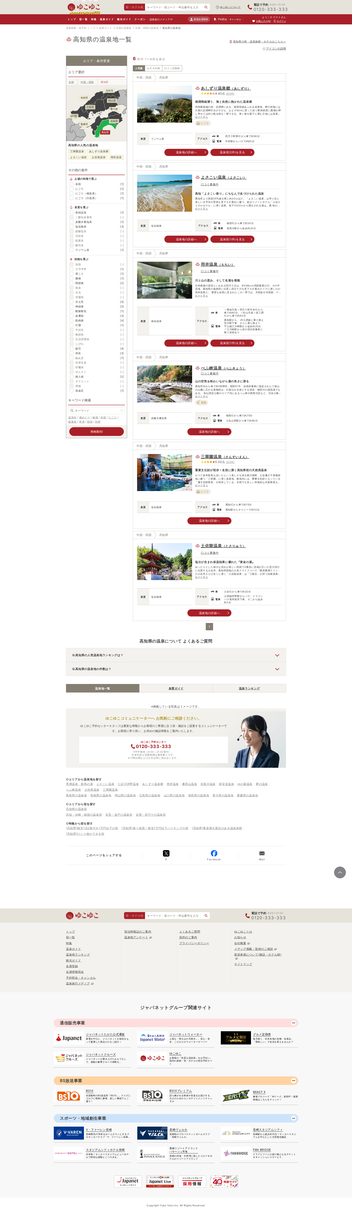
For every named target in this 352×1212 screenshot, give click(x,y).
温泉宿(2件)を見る (232, 152)
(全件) (230, 94)
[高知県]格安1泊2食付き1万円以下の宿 (92, 828)
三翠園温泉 (77, 151)
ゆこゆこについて (230, 7)
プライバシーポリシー (194, 943)
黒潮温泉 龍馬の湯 (79, 784)
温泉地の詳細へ (186, 152)
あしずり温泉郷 (99, 151)
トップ (72, 19)
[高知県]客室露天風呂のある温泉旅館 (217, 828)
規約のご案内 (188, 937)
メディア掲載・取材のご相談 (253, 949)
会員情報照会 (75, 972)
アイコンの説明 (276, 48)
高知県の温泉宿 (76, 809)
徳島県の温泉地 (198, 795)
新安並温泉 (226, 784)
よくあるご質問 (189, 931)
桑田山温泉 (189, 784)
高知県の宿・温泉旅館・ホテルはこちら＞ (259, 41)
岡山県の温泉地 (125, 795)
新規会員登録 (201, 19)
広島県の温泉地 (149, 795)
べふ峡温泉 (223, 368)
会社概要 (240, 943)
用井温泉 (116, 157)
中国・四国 (144, 77)
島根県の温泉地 (100, 795)
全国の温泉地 (123, 27)
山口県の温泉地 (174, 795)
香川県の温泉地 (222, 795)
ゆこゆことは (243, 931)
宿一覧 (83, 19)
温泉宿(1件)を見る (232, 239)
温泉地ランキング (78, 954)
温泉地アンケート (136, 937)
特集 (94, 19)
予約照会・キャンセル (81, 977)
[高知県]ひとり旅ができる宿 (85, 833)
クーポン (140, 19)
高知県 (163, 77)
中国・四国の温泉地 (146, 27)
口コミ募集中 (210, 184)
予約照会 (229, 19)
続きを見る (201, 117)
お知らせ (240, 937)
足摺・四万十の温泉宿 (151, 814)
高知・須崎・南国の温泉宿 (84, 814)
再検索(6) (96, 431)
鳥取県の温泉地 (76, 795)
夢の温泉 (262, 784)
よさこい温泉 (78, 157)
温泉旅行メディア (160, 19)
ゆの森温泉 (245, 784)
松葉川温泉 (208, 784)
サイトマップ (243, 964)
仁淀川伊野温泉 (128, 784)
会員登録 (72, 966)
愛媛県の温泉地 (247, 795)
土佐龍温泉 (99, 157)
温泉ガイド (107, 19)
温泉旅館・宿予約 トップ (80, 27)
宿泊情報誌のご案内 (137, 931)
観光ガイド (124, 19)
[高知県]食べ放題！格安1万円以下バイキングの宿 (155, 828)
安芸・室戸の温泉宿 (118, 814)
